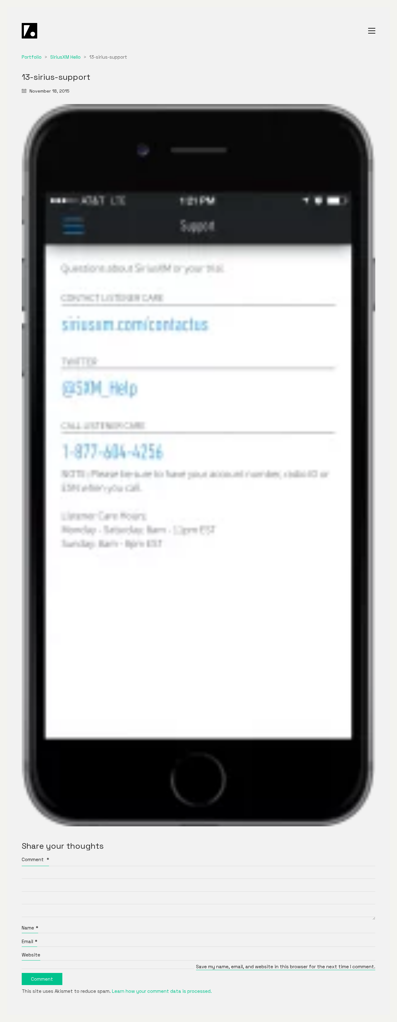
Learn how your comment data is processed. (162, 991)
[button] (371, 30)
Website (31, 955)
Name (30, 928)
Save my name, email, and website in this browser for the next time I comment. (285, 967)
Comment (35, 859)
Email (29, 941)
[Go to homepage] (29, 31)
